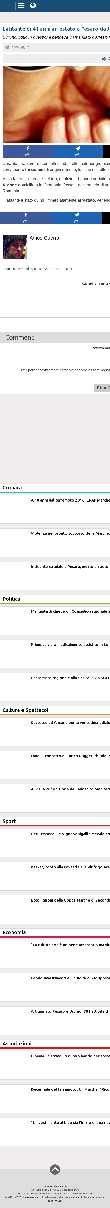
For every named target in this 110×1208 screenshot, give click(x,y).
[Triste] (76, 299)
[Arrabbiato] (25, 299)
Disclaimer (69, 1197)
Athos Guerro (44, 238)
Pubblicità (83, 1197)
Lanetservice (30, 1197)
